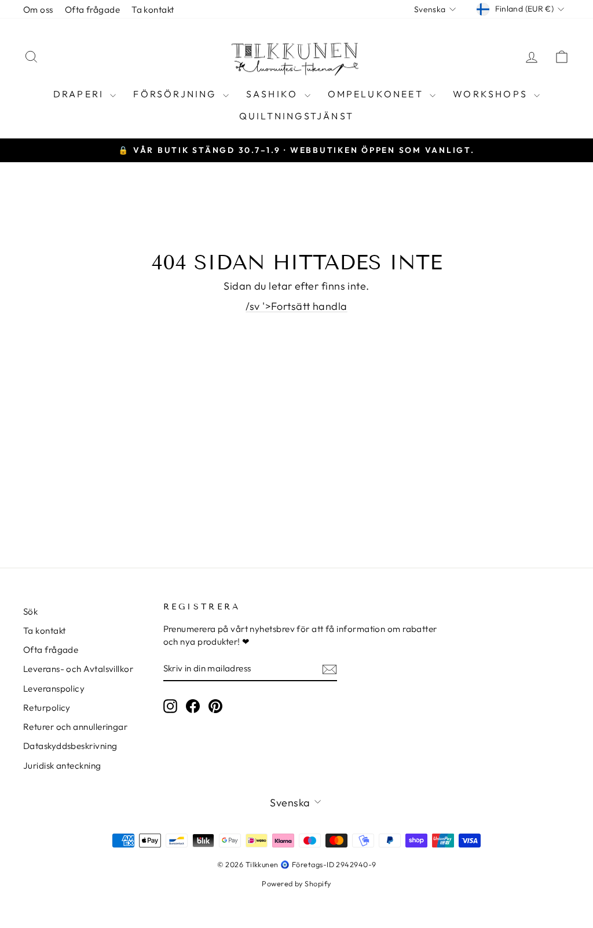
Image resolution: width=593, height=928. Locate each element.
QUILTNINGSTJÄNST (296, 116)
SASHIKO (274, 94)
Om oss (38, 9)
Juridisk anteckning (62, 765)
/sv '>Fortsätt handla (296, 306)
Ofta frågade (92, 9)
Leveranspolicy (54, 688)
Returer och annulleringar (75, 726)
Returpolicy (47, 707)
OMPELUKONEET (377, 94)
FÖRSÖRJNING (176, 94)
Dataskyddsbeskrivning (70, 745)
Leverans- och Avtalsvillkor (78, 668)
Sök (30, 611)
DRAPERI (80, 94)
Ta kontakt (152, 9)
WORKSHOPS (492, 94)
